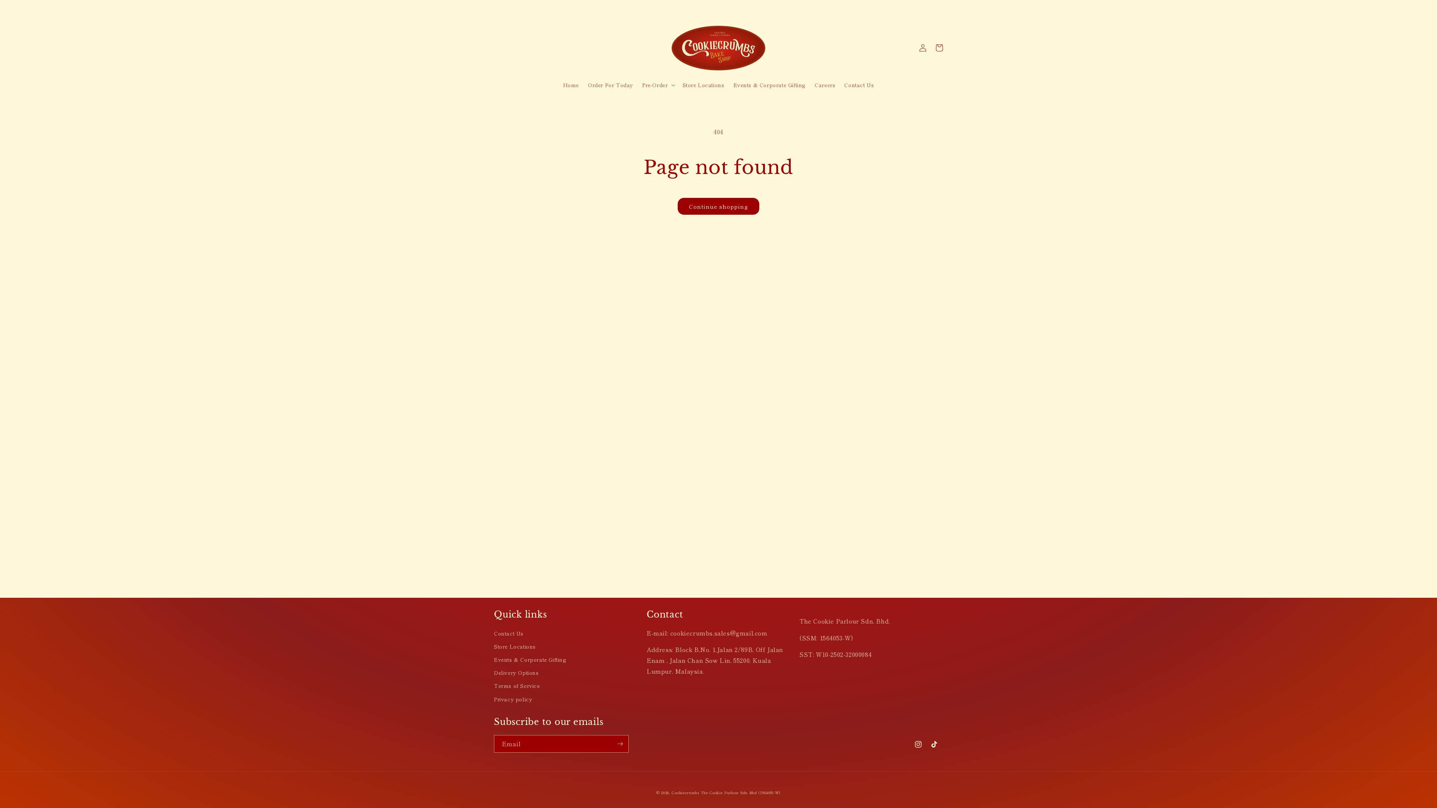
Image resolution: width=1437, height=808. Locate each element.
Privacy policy (513, 699)
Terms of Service (517, 685)
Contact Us (509, 633)
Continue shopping (718, 206)
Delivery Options (516, 672)
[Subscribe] (620, 744)
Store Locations (515, 646)
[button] (658, 85)
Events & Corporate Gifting (530, 659)
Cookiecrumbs (685, 792)
